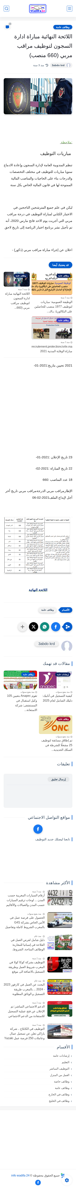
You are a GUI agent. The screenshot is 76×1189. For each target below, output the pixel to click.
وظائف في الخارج (59, 1094)
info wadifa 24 (20, 1175)
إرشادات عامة (61, 1055)
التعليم (65, 1062)
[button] (55, 626)
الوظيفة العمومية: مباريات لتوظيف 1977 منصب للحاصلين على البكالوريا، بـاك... (53, 306)
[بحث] (6, 8)
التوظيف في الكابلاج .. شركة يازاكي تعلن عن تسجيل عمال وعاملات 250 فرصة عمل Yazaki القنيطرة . (24, 1034)
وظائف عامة (63, 27)
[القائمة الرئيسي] (69, 8)
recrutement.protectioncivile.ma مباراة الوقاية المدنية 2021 (52, 349)
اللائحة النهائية (38, 590)
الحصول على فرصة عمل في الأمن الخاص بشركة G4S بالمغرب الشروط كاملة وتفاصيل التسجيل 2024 (25, 923)
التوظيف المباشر (59, 1068)
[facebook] (38, 829)
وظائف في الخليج (59, 1100)
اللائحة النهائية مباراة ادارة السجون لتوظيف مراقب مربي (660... (17, 300)
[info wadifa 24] (38, 8)
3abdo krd (58, 65)
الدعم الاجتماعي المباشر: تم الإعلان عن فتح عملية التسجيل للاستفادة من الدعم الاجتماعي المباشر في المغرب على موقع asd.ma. (26, 1012)
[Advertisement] (38, 415)
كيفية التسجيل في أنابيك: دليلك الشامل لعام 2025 (57, 698)
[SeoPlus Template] (63, 1175)
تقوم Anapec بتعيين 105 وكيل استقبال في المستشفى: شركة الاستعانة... (22, 703)
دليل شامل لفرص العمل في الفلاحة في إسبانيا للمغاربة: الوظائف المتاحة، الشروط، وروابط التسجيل (28, 945)
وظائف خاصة (61, 1081)
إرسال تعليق (58, 779)
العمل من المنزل (59, 1075)
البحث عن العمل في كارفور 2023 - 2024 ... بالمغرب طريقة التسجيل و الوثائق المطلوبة (24, 989)
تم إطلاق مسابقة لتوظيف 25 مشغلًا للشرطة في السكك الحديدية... (56, 745)
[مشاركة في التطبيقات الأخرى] (22, 626)
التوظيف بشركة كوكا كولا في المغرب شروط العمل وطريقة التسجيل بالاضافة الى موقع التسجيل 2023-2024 (26, 967)
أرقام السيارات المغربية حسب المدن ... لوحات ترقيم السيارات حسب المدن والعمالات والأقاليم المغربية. (25, 900)
